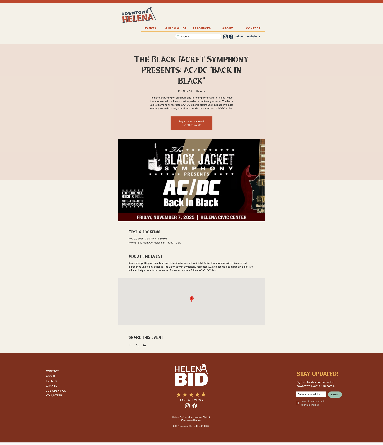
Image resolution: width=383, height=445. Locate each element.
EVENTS (51, 381)
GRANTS (51, 385)
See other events (191, 124)
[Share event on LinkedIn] (144, 345)
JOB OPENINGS (56, 390)
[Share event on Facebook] (130, 345)
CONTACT (52, 371)
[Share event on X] (137, 345)
